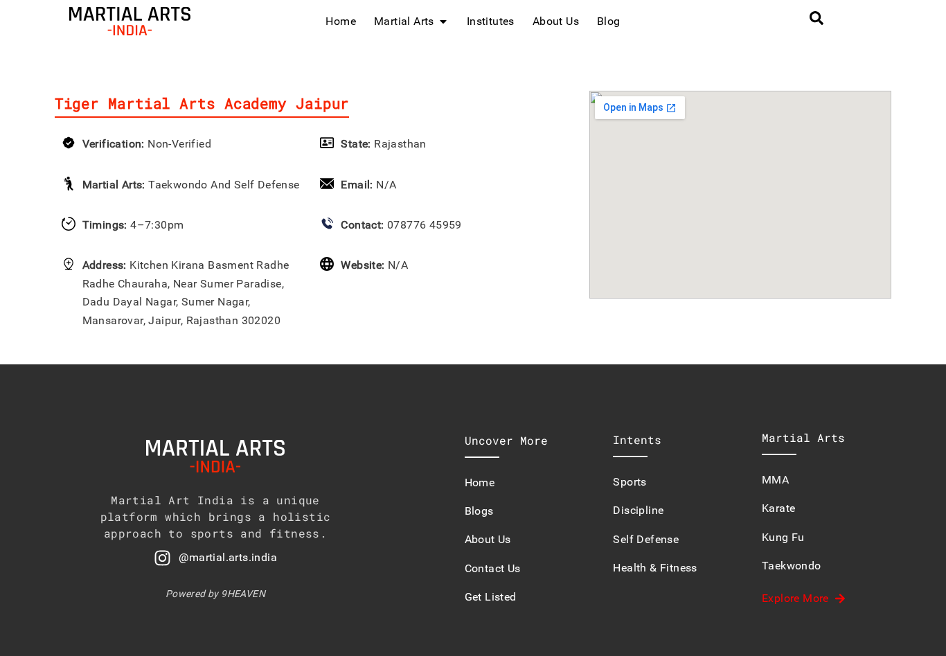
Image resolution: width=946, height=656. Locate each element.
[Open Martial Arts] (443, 21)
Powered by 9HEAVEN (215, 593)
